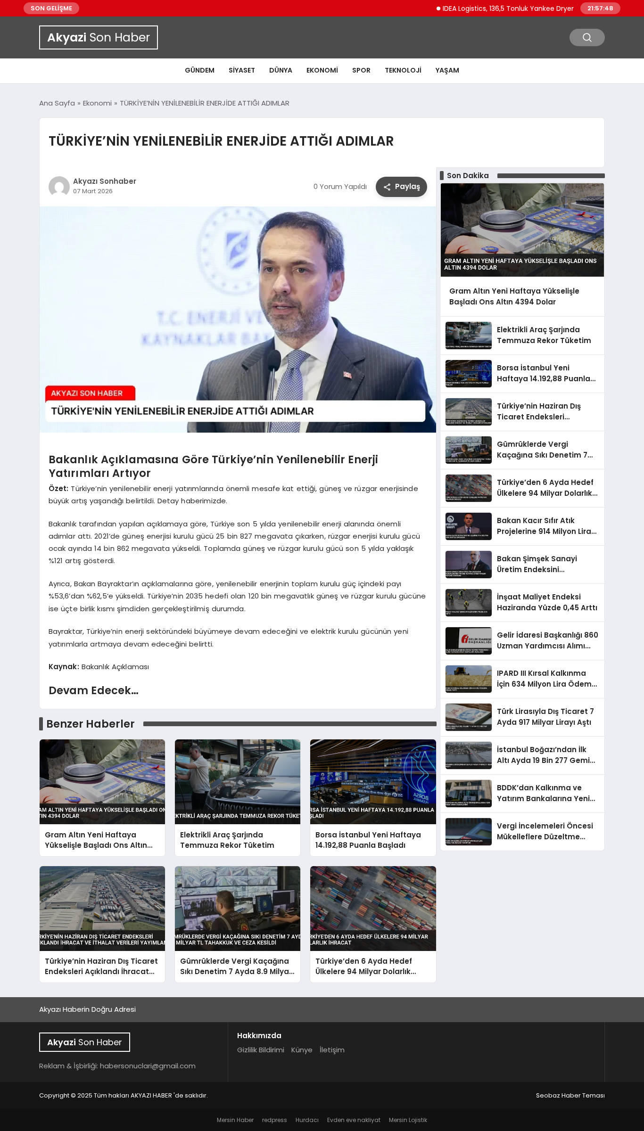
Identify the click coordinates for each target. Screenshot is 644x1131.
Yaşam (447, 70)
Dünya (280, 70)
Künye (302, 1050)
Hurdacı (307, 1120)
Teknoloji (403, 70)
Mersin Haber (235, 1120)
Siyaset (242, 70)
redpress (274, 1120)
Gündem (200, 70)
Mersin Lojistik (408, 1120)
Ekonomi (322, 70)
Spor (361, 70)
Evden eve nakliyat (353, 1120)
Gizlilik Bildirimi (260, 1050)
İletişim (332, 1050)
